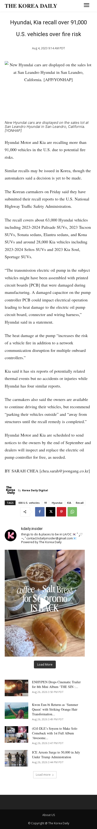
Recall (80, 502)
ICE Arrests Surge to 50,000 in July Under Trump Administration (56, 754)
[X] (50, 512)
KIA (69, 502)
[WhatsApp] (72, 512)
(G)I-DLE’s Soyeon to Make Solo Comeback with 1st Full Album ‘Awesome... (54, 733)
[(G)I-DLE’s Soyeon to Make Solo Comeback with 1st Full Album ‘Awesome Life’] (16, 734)
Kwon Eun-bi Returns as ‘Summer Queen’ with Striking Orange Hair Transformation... (55, 709)
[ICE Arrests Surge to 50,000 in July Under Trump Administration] (16, 758)
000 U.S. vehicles (29, 502)
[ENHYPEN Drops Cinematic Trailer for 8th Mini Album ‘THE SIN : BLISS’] (16, 688)
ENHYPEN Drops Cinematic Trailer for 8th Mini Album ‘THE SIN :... (56, 684)
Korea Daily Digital (35, 490)
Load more (43, 775)
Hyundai (57, 502)
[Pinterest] (61, 512)
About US (48, 815)
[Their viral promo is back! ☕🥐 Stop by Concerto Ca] (45, 603)
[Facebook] (39, 512)
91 (45, 502)
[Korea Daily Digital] (11, 490)
